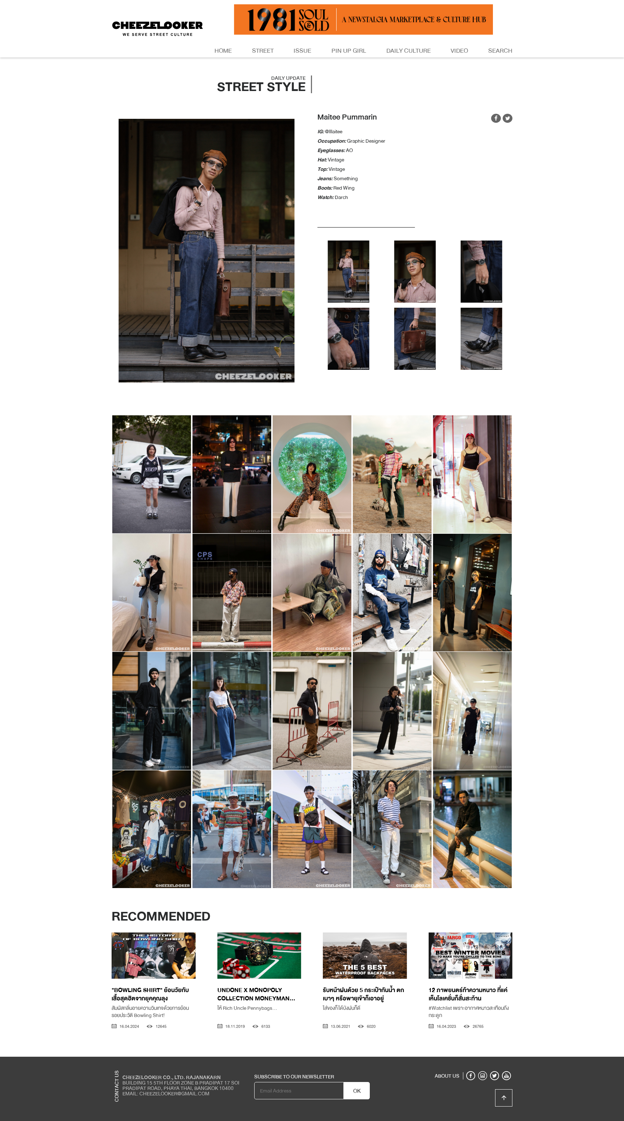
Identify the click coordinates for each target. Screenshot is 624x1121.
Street (263, 51)
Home (223, 51)
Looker (482, 1062)
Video (459, 51)
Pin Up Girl (349, 51)
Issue (302, 51)
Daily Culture (408, 51)
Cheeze (459, 1062)
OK (357, 1091)
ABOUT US (447, 1075)
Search (500, 51)
